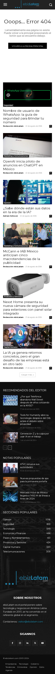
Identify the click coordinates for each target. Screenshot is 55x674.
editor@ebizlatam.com (30, 621)
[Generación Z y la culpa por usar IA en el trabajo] (10, 437)
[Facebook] (12, 643)
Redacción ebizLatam (13, 126)
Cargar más (26, 375)
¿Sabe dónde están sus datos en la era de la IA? (26, 210)
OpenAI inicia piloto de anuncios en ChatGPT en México (23, 165)
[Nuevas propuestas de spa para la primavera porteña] (10, 482)
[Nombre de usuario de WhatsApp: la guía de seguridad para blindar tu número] (27, 94)
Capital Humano (10, 347)
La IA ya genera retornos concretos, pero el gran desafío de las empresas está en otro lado (26, 358)
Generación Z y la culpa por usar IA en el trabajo (34, 435)
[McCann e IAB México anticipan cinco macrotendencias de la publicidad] (27, 235)
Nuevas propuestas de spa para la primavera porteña (34, 480)
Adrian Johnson (10, 216)
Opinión (7, 203)
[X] (35, 643)
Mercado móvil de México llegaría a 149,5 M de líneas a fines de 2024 (35, 495)
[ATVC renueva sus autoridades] (10, 468)
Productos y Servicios (13, 297)
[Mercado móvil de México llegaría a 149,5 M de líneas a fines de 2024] (10, 496)
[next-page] (10, 448)
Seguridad (8, 105)
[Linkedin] (27, 643)
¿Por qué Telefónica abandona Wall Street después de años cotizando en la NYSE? (34, 401)
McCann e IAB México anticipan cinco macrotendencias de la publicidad (21, 257)
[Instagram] (20, 643)
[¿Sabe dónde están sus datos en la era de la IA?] (27, 192)
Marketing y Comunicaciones (16, 156)
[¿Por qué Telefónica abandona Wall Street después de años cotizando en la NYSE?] (10, 400)
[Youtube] (43, 643)
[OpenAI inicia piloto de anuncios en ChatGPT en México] (27, 145)
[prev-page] (5, 448)
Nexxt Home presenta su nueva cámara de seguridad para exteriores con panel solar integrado (27, 307)
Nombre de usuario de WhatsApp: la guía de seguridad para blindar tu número (23, 116)
